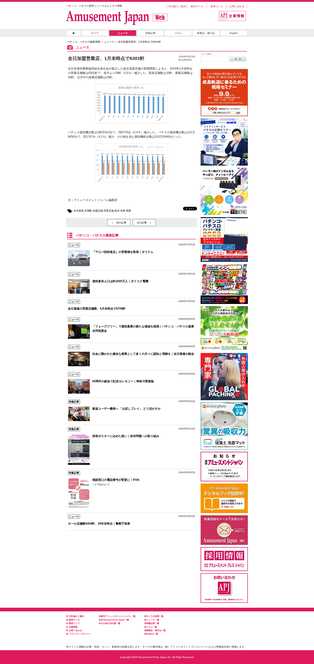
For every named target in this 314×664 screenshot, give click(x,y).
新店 (117, 210)
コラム (178, 33)
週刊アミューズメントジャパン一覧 (118, 616)
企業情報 (73, 627)
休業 (122, 210)
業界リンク (217, 6)
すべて (95, 33)
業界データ (197, 6)
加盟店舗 (98, 210)
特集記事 (150, 33)
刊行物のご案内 (177, 6)
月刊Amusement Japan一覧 (115, 620)
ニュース (123, 33)
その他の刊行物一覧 (110, 623)
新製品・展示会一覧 (156, 630)
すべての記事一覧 (155, 616)
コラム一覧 (151, 627)
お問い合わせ (237, 6)
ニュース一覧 (152, 620)
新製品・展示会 (206, 33)
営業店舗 (109, 210)
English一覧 (152, 634)
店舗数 (88, 210)
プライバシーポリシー (80, 634)
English (234, 33)
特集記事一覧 (152, 623)
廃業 (128, 210)
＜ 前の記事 (118, 222)
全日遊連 (78, 210)
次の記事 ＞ (144, 222)
